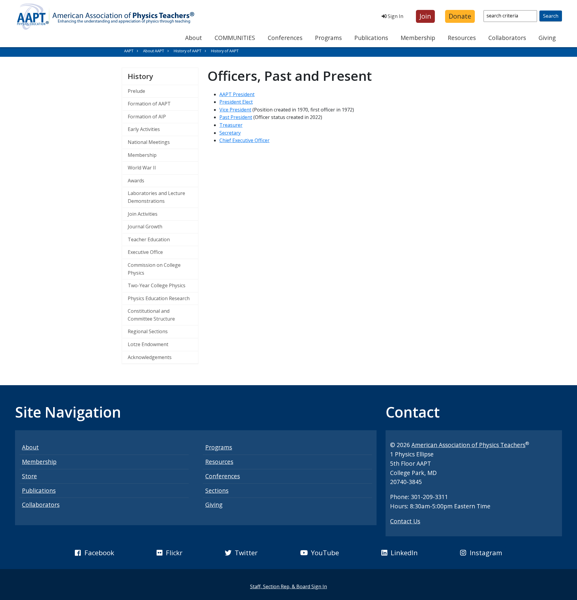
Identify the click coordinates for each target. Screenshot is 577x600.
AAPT (128, 50)
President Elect (236, 102)
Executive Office (145, 252)
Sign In (394, 16)
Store (29, 476)
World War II (142, 167)
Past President (235, 117)
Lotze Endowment (148, 344)
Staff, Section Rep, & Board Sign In (288, 586)
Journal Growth (145, 226)
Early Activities (144, 129)
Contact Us (405, 521)
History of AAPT (187, 50)
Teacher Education (149, 239)
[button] (425, 16)
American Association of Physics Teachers (468, 445)
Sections (216, 490)
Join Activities (142, 214)
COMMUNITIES (235, 38)
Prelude (136, 91)
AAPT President (237, 94)
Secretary (230, 132)
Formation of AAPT (149, 103)
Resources (462, 38)
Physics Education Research (159, 298)
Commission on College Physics (154, 269)
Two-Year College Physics (156, 285)
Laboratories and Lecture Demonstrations (156, 197)
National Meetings (149, 142)
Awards (136, 180)
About (193, 38)
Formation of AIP (147, 116)
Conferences (285, 38)
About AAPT (153, 50)
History (163, 76)
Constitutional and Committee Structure (151, 315)
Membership (418, 38)
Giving (547, 38)
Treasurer (231, 125)
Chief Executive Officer (244, 140)
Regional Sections (148, 331)
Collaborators (507, 38)
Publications (371, 38)
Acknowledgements (150, 357)
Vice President (235, 109)
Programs (328, 38)
